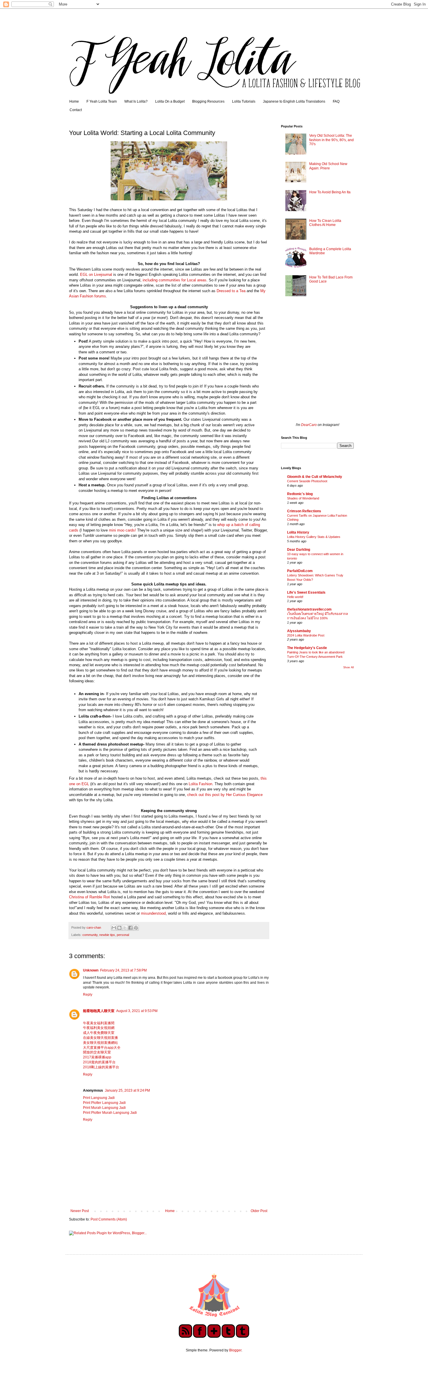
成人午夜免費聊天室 (98, 1033)
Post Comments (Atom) (109, 1219)
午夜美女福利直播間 (98, 1023)
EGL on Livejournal (96, 274)
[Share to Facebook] (130, 928)
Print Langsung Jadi (99, 1098)
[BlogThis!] (119, 928)
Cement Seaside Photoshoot (307, 481)
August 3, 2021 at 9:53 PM (137, 1011)
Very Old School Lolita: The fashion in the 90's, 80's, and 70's (331, 140)
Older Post (259, 1211)
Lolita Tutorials (243, 101)
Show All (348, 667)
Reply (87, 995)
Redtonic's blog (300, 494)
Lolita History (298, 532)
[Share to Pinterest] (136, 928)
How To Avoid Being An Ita (330, 192)
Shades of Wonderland (303, 498)
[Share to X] (125, 928)
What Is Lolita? (136, 101)
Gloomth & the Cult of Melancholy (314, 477)
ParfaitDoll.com (300, 571)
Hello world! (295, 597)
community (90, 935)
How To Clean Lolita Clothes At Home (325, 223)
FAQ (336, 101)
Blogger (235, 1350)
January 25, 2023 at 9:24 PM (127, 1090)
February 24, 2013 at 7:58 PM (123, 970)
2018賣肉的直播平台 (99, 1062)
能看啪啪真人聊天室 (98, 1011)
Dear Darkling (298, 550)
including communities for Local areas (174, 280)
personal (123, 935)
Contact (76, 110)
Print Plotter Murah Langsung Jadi (110, 1113)
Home (74, 101)
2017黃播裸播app (97, 1057)
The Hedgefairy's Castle (307, 648)
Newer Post (79, 1211)
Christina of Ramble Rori (89, 897)
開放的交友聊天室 (97, 1052)
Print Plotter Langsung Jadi (104, 1103)
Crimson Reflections (304, 511)
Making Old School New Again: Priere (328, 166)
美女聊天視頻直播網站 (100, 1043)
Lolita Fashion (200, 784)
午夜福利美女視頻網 (98, 1028)
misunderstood (153, 913)
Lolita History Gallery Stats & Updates (313, 537)
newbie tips (107, 935)
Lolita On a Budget (170, 101)
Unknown (90, 970)
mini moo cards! (122, 530)
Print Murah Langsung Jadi (104, 1108)
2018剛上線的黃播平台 (101, 1067)
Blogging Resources (208, 101)
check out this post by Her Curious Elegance (225, 794)
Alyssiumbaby (299, 631)
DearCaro (309, 425)
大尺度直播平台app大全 (102, 1048)
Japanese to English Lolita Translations (294, 101)
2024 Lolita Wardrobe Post (305, 635)
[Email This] (114, 928)
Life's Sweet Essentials (306, 592)
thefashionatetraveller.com (309, 609)
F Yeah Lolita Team (101, 101)
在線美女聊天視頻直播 (100, 1038)
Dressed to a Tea (231, 291)
